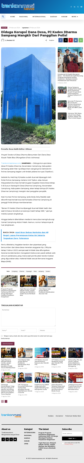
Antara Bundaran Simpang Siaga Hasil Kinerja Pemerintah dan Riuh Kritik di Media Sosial (58, 388)
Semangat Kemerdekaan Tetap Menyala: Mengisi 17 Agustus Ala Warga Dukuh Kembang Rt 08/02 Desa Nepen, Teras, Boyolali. (7, 389)
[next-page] (6, 401)
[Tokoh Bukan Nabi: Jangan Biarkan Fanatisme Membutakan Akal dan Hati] (47, 281)
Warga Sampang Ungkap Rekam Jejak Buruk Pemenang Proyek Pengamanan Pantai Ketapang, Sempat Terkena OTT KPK (75, 92)
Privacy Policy (69, 444)
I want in (71, 438)
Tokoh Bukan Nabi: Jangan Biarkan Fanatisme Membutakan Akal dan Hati (46, 291)
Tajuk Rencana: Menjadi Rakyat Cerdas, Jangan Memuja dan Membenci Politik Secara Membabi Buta (28, 292)
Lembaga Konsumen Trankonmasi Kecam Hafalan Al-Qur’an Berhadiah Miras (75, 387)
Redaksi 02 (11, 40)
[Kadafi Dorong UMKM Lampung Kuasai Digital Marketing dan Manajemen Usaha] (42, 377)
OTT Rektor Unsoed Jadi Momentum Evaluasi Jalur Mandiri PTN (42, 362)
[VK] (76, 40)
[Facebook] (71, 7)
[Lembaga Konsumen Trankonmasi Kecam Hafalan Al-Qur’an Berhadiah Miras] (75, 377)
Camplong (14, 271)
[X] (78, 7)
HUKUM (4, 27)
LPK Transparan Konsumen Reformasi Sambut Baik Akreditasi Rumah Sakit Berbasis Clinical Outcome (25, 388)
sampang (41, 271)
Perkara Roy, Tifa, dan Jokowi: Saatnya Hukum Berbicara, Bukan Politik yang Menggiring (75, 363)
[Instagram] (7, 439)
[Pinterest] (70, 40)
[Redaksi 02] (3, 40)
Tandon (48, 271)
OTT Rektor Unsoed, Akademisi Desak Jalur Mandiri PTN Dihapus (58, 362)
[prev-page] (2, 401)
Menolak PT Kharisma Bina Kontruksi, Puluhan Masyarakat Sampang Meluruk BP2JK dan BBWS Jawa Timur (75, 105)
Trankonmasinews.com (11, 163)
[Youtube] (81, 7)
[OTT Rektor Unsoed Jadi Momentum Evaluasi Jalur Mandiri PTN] (42, 353)
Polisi (35, 271)
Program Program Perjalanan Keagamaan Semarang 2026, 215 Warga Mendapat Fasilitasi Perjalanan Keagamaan (8, 293)
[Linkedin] (74, 7)
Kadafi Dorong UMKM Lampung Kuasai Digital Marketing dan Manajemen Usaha (42, 387)
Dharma (22, 271)
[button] (3, 16)
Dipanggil (29, 271)
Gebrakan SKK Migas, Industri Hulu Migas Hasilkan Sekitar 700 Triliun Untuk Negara (75, 115)
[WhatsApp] (81, 40)
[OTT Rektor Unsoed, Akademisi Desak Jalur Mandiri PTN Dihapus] (59, 353)
